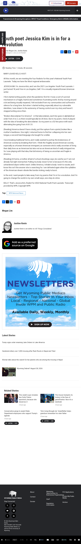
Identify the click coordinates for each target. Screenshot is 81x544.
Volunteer (57, 3)
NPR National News (16, 193)
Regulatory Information (50, 504)
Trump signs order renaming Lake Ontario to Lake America (23, 342)
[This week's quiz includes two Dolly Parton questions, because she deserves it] (11, 398)
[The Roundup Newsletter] (40, 292)
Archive (65, 502)
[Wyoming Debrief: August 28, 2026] (9, 371)
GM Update (2, 38)
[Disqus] (40, 456)
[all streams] (78, 10)
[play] (5, 10)
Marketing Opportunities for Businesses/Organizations (53, 493)
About (32, 492)
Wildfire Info (2, 54)
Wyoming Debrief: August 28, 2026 (30, 368)
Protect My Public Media (68, 497)
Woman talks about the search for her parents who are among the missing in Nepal (32, 360)
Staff (48, 499)
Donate (72, 3)
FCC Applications (68, 492)
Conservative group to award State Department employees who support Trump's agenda (20, 413)
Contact (32, 497)
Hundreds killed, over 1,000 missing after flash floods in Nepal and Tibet (28, 351)
